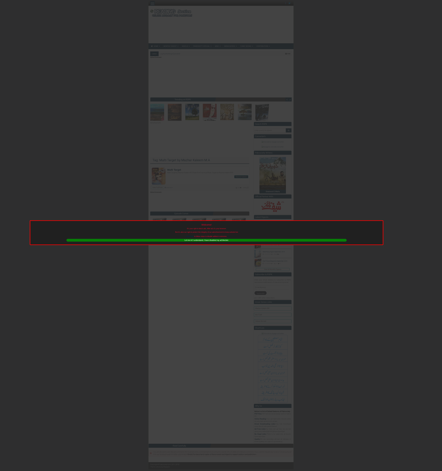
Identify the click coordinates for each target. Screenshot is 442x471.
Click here (190, 236)
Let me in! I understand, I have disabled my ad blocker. (207, 240)
